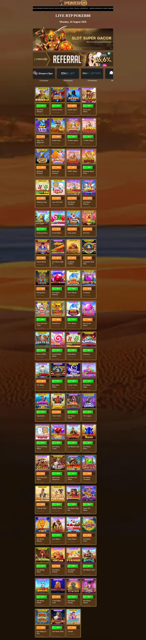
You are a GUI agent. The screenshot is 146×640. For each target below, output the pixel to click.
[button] (111, 72)
